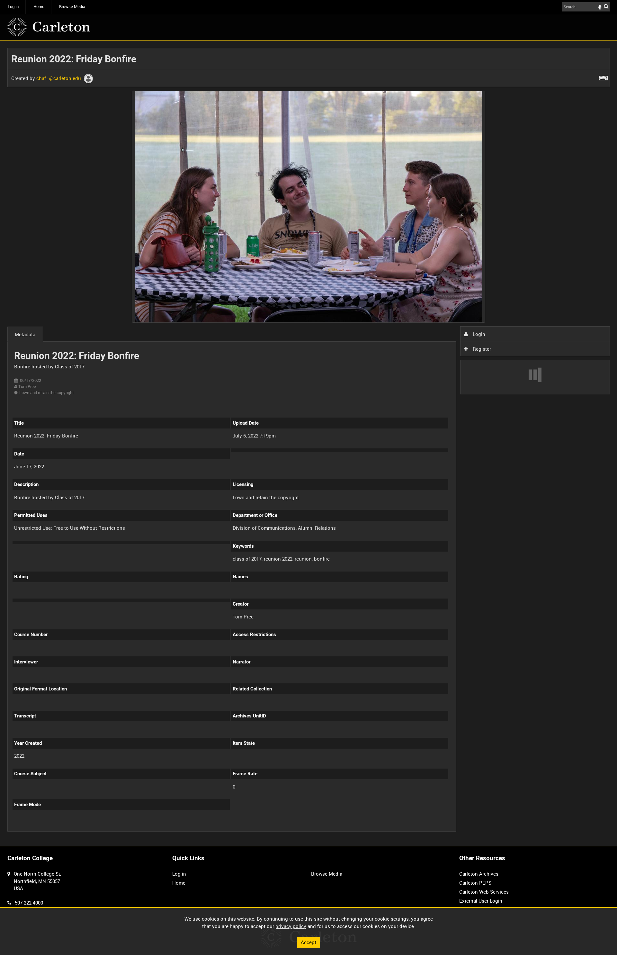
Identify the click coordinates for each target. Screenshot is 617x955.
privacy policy (290, 926)
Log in (13, 6)
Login (478, 334)
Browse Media (72, 6)
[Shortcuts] (603, 77)
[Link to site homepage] (48, 27)
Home (38, 6)
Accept (308, 942)
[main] (308, 443)
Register (481, 349)
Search (606, 6)
